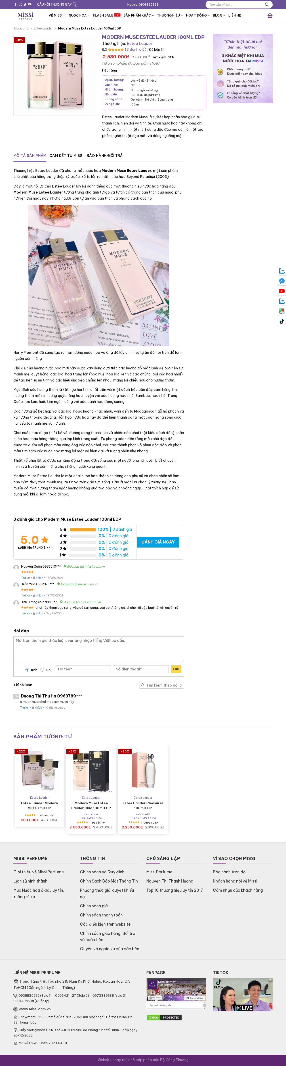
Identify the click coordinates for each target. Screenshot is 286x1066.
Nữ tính (150, 99)
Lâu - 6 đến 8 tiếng (143, 80)
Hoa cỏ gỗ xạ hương (144, 90)
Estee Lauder (43, 28)
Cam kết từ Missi (66, 155)
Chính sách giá (94, 905)
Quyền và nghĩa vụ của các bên (109, 948)
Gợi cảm (137, 99)
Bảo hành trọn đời (229, 871)
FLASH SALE (103, 15)
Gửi (176, 669)
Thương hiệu (168, 15)
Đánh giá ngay (158, 542)
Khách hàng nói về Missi (235, 881)
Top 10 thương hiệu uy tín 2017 (174, 890)
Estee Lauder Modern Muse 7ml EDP (39, 805)
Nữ (132, 85)
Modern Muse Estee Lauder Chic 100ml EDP (91, 805)
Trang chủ (20, 28)
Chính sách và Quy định (102, 871)
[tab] (29, 156)
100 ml (135, 104)
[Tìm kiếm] (267, 4)
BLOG (217, 15)
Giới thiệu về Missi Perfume (38, 871)
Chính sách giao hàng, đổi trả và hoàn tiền (107, 936)
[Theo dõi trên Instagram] (20, 4)
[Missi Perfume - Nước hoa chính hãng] (27, 15)
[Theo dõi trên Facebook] (15, 4)
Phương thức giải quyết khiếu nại (107, 893)
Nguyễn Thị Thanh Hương (169, 881)
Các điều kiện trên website (105, 924)
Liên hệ (234, 15)
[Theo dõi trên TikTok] (25, 4)
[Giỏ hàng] (270, 15)
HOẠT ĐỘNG (196, 15)
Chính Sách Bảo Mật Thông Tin (109, 881)
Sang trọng (165, 99)
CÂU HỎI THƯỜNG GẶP (54, 4)
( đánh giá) (135, 49)
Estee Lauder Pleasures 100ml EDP (143, 805)
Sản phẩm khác (137, 15)
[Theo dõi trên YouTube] (29, 4)
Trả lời (25, 577)
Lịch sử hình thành (30, 881)
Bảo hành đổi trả (105, 155)
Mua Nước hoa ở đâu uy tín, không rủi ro (38, 893)
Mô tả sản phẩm (29, 155)
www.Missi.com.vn (35, 1009)
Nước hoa (78, 15)
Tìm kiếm (142, 685)
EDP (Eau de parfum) (145, 95)
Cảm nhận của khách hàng (238, 890)
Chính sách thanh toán (101, 915)
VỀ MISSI (56, 15)
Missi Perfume (159, 871)
